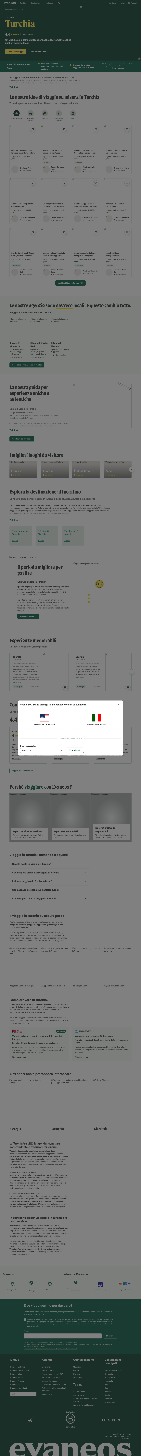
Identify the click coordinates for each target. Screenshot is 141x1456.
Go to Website (75, 750)
